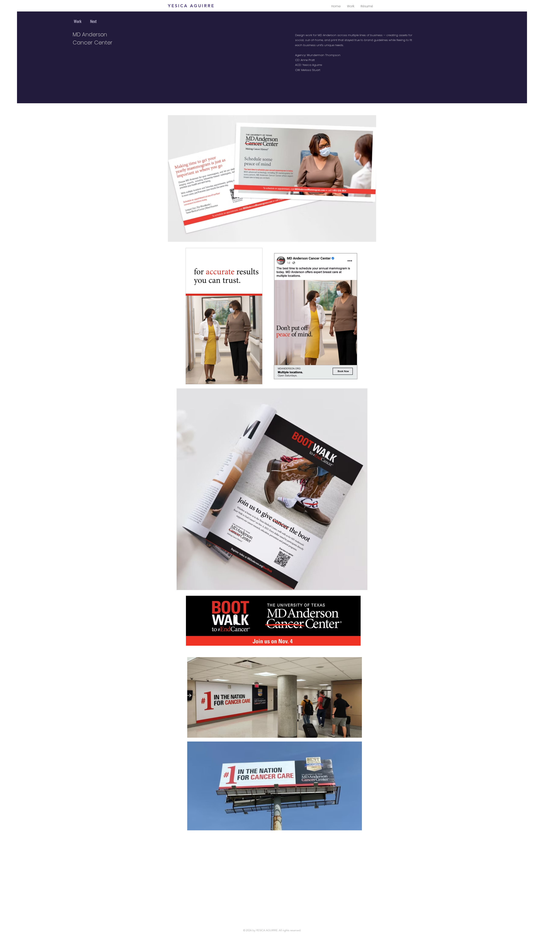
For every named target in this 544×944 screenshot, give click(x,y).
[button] (256, 379)
